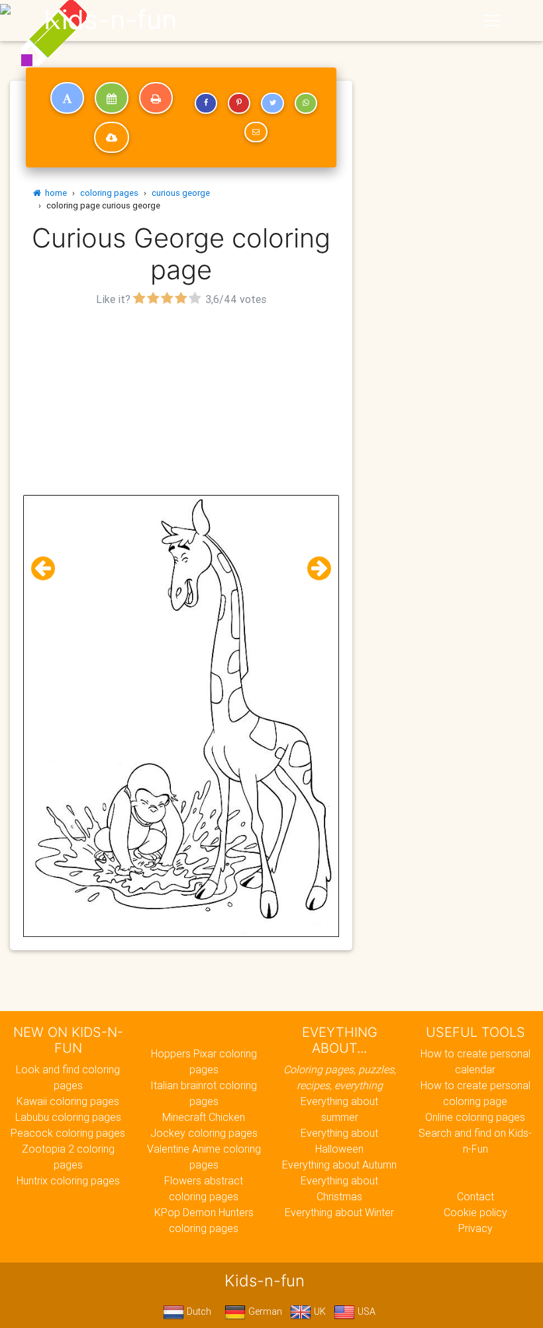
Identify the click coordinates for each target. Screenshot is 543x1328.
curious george (181, 193)
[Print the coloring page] (156, 98)
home (54, 193)
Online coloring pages (475, 1117)
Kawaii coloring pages (68, 1101)
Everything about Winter (339, 1212)
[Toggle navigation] (492, 20)
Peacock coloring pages (68, 1132)
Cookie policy (475, 1212)
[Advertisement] (181, 402)
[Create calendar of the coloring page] (111, 98)
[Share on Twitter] (272, 103)
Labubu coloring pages (68, 1117)
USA (365, 1311)
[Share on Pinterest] (239, 103)
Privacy (475, 1228)
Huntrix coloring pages (68, 1180)
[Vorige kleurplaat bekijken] (48, 569)
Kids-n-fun (110, 20)
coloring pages (109, 193)
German (264, 1311)
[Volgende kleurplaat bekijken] (314, 569)
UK (318, 1311)
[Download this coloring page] (111, 138)
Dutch (197, 1311)
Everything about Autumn (339, 1164)
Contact (475, 1196)
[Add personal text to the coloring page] (67, 98)
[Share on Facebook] (206, 103)
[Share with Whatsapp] (306, 103)
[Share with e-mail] (255, 132)
